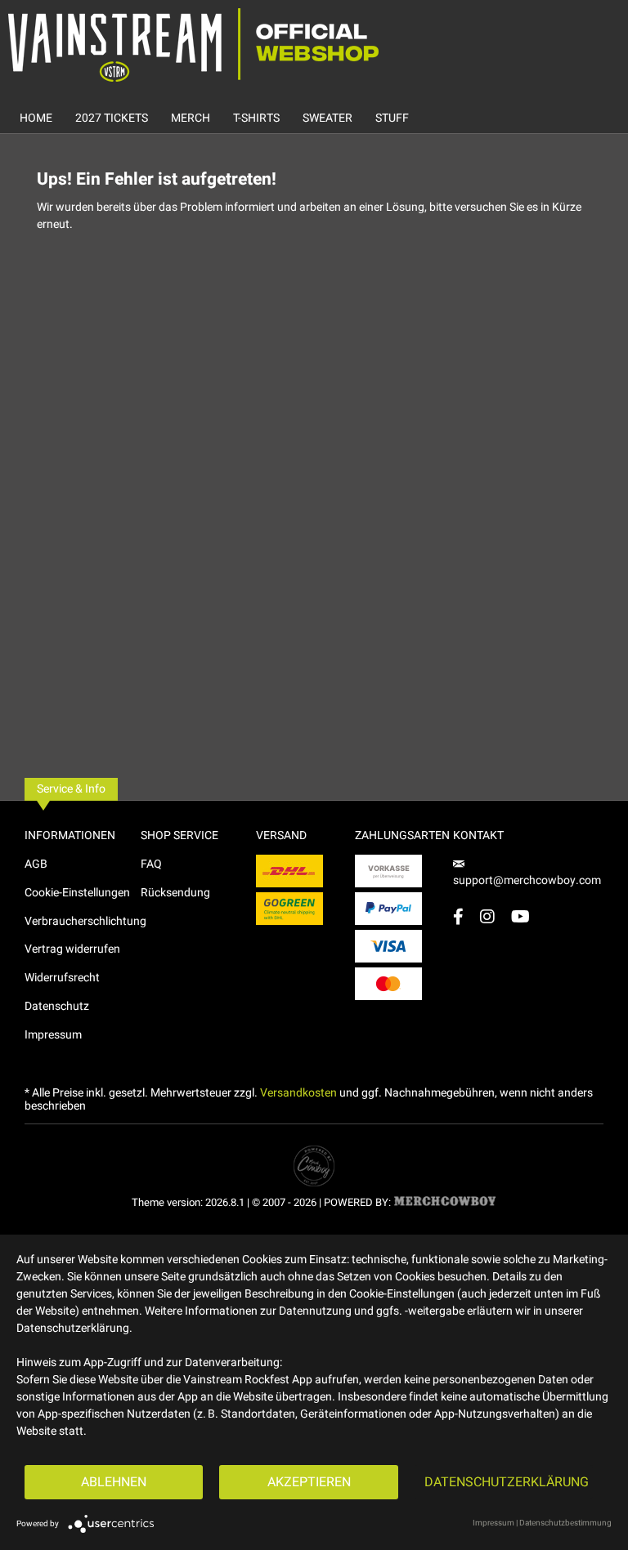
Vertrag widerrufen (72, 949)
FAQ (151, 864)
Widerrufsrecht (62, 977)
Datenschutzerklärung (506, 1482)
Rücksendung (175, 892)
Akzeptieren (309, 1482)
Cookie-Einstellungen (77, 892)
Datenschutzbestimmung (565, 1523)
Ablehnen (113, 1482)
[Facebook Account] (458, 916)
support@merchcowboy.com (527, 880)
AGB (36, 864)
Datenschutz (57, 1006)
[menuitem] (36, 118)
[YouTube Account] (520, 916)
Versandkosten (298, 1092)
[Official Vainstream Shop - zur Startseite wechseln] (193, 45)
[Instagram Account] (487, 916)
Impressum (53, 1034)
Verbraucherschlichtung (83, 921)
